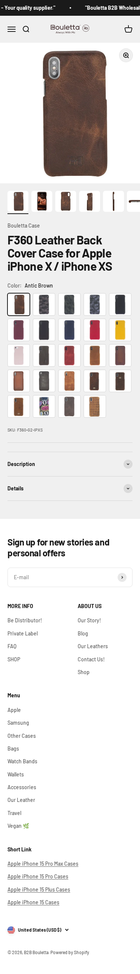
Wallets (15, 774)
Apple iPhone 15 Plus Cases (38, 889)
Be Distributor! (24, 620)
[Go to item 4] (89, 202)
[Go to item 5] (113, 202)
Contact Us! (91, 659)
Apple (14, 710)
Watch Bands (22, 761)
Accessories (21, 787)
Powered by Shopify (69, 952)
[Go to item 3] (65, 202)
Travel (14, 813)
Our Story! (89, 620)
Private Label (22, 633)
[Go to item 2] (41, 202)
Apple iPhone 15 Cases (33, 902)
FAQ (11, 646)
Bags (13, 748)
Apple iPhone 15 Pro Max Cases (42, 863)
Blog (83, 633)
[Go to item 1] (17, 202)
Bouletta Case (23, 225)
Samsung (18, 722)
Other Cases (21, 736)
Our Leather (21, 800)
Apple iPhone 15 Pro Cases (37, 876)
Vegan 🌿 (18, 826)
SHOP (13, 659)
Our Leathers (93, 646)
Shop (84, 672)
